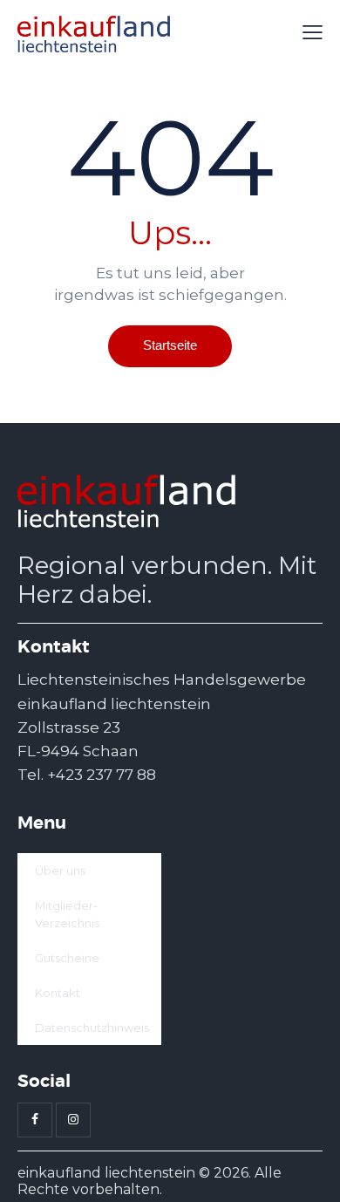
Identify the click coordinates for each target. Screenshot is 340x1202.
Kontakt (57, 993)
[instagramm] (73, 1120)
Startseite (170, 345)
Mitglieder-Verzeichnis (67, 914)
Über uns (60, 871)
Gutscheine (67, 958)
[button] (313, 33)
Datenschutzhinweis (92, 1028)
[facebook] (34, 1120)
